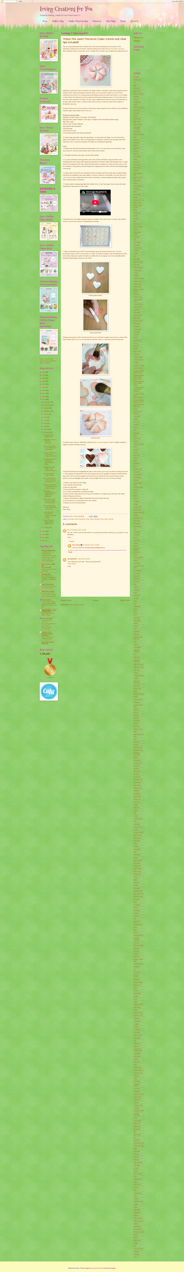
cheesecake (137, 270)
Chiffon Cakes (58, 21)
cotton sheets (71, 563)
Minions (136, 744)
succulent (137, 1088)
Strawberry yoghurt (137, 1085)
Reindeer (136, 979)
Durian (136, 452)
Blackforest (137, 180)
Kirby (135, 601)
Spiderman (137, 1043)
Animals (136, 96)
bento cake (137, 165)
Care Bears (137, 242)
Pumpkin (136, 951)
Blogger (113, 1268)
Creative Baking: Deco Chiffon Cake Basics (139, 377)
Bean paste (137, 156)
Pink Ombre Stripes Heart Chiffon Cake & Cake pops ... (50, 507)
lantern (136, 626)
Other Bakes (111, 21)
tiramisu (136, 1154)
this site (78, 339)
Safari (135, 1002)
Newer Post (66, 600)
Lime (135, 654)
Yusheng (136, 1254)
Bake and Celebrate (137, 128)
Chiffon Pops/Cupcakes (78, 21)
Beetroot (136, 162)
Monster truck (138, 763)
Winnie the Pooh (139, 1232)
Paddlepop (137, 841)
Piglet (135, 880)
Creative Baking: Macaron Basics (139, 401)
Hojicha (136, 546)
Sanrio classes (138, 1013)
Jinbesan (136, 590)
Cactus (136, 229)
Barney (136, 145)
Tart (135, 1132)
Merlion (136, 723)
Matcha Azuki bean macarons (115, 49)
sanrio (136, 1010)
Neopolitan (137, 793)
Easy (135, 461)
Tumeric (136, 1187)
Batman (136, 151)
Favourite (137, 472)
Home (44, 21)
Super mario (137, 1097)
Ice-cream (137, 573)
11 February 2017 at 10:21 (78, 530)
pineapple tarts (138, 891)
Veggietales (137, 1212)
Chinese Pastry (138, 304)
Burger (136, 218)
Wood (135, 1237)
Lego (135, 641)
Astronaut (137, 110)
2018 (43, 396)
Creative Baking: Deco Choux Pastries (139, 389)
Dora (135, 436)
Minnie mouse (138, 747)
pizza (135, 902)
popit (135, 930)
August (46, 414)
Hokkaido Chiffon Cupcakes (137, 550)
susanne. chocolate (137, 1114)
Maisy (136, 691)
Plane (135, 907)
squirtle (136, 1059)
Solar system (138, 1035)
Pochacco (137, 910)
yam (135, 1246)
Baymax (136, 154)
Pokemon (137, 916)
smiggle (136, 1024)
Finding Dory (138, 477)
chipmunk (137, 309)
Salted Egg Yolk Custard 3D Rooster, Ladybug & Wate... (49, 514)
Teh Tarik (136, 1140)
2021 (43, 387)
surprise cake (138, 1105)
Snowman (137, 1032)
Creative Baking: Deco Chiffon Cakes (139, 383)
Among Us (137, 88)
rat (134, 969)
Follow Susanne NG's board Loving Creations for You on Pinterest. (48, 361)
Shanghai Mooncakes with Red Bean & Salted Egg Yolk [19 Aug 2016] (49, 594)
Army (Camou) (138, 107)
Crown (136, 409)
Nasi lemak (137, 785)
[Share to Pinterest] (97, 516)
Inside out (137, 579)
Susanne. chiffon (139, 1111)
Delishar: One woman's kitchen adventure (47, 633)
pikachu (136, 882)
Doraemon (137, 438)
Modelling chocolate (137, 753)
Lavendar (137, 631)
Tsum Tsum (137, 1185)
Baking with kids (139, 134)
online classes (138, 827)
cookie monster (138, 360)
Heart (76, 519)
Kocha (136, 609)
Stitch (135, 1078)
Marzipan (137, 702)
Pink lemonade (138, 896)
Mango (136, 697)
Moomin (136, 768)
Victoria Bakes (46, 600)
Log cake (136, 670)
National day (137, 788)
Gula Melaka (138, 526)
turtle (135, 1190)
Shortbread (137, 1021)
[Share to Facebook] (95, 516)
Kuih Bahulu (137, 620)
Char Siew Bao (138, 262)
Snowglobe (137, 1029)
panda (136, 843)
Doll (135, 430)
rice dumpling (138, 982)
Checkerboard (138, 267)
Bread (135, 197)
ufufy (135, 1196)
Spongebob (137, 1053)
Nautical (136, 791)
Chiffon (136, 275)
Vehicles (136, 1215)
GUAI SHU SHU (47, 618)
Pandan (136, 846)
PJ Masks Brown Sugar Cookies (48, 474)
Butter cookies (138, 227)
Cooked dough (138, 357)
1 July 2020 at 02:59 (83, 559)
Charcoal (136, 264)
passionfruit (137, 849)
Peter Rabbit (137, 868)
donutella (136, 433)
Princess (136, 942)
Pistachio (136, 899)
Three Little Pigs (139, 1146)
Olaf (135, 813)
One (135, 821)
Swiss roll (137, 1123)
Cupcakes (137, 416)
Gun (135, 529)
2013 (43, 540)
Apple (135, 105)
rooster (136, 996)
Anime (136, 99)
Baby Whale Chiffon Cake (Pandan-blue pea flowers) (50, 447)
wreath (136, 1243)
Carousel (136, 245)
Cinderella (137, 326)
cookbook (137, 354)
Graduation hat (138, 518)
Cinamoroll (137, 323)
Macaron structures (137, 682)
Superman (137, 1099)
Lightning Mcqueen (137, 650)
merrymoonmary (97, 1268)
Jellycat (136, 587)
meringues (137, 720)
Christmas (137, 318)
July (45, 417)
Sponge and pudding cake (138, 1049)
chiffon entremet (139, 278)
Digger (136, 419)
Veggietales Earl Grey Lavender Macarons (50, 441)
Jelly (135, 584)
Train (135, 1176)
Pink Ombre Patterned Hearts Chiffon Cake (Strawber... (49, 493)
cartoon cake (138, 248)
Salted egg (137, 1007)
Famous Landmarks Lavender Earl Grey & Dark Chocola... (50, 486)
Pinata (136, 885)
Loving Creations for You (66, 9)
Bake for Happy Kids (49, 550)
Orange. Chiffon (139, 832)
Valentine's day (98, 519)
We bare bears (138, 1229)
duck (135, 447)
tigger (135, 1148)
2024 (43, 378)
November (47, 405)
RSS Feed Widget (146, 68)
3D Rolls (136, 77)
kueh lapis (137, 617)
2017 (43, 399)
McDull (136, 712)
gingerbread (137, 510)
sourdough (137, 1038)
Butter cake (137, 224)
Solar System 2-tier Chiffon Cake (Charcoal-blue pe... (50, 454)
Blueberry (137, 189)
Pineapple (137, 888)
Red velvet (137, 972)
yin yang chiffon (138, 1249)
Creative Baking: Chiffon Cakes (139, 371)
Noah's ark (137, 799)
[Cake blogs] (50, 678)
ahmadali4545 (72, 559)
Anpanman (137, 102)
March (46, 429)
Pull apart (137, 948)
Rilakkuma (137, 985)
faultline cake (138, 469)
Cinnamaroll (137, 329)
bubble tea (137, 213)
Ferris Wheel (138, 474)
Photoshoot (137, 874)
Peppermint (137, 866)
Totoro (136, 1171)
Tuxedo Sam (138, 1193)
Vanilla (136, 1204)
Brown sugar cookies (138, 206)
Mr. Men (136, 774)
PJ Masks (137, 905)
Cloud (135, 337)
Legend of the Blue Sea (138, 638)
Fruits (135, 493)
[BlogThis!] (91, 516)
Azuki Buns (137, 119)
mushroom (137, 777)
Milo (135, 739)
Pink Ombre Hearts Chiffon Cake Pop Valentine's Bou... (49, 479)
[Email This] (89, 516)
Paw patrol (137, 855)
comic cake (137, 351)
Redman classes (136, 975)
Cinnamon (137, 332)
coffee (136, 348)
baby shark (137, 121)
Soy (135, 1040)
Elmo (135, 466)
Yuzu (135, 1257)
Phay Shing (89, 519)
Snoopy (136, 1027)
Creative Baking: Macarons (139, 405)
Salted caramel (138, 1004)
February (47, 432)
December (47, 402)
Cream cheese (138, 368)
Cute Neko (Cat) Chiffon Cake (48, 436)
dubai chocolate (138, 444)
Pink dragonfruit (138, 894)
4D (135, 82)
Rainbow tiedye (138, 964)
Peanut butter (138, 860)
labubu (136, 623)
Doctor (136, 427)
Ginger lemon (138, 507)
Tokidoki (136, 1160)
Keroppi (136, 598)
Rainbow (136, 956)
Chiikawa (136, 294)
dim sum (136, 422)
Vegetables (137, 1210)
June (45, 420)
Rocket (136, 990)
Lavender (137, 634)
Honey (136, 555)
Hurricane (137, 563)
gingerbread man (139, 512)
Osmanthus (137, 838)
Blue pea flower (138, 186)
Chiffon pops (138, 287)
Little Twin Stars (139, 664)
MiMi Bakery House (48, 591)
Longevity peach (139, 675)
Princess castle (138, 945)
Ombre (136, 816)
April (45, 426)
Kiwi (135, 604)
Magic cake (137, 688)
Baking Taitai (46, 574)
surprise (136, 1102)
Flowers (136, 480)
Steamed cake (138, 1073)
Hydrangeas (137, 570)
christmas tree (138, 321)
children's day (138, 297)
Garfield (136, 501)
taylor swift (137, 1135)
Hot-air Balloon (138, 557)
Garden (136, 498)
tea (135, 1137)
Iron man (136, 581)
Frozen (136, 490)
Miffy (135, 732)
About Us (134, 21)
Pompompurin (138, 924)
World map (137, 1240)
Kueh (135, 615)
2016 (43, 531)
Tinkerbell (137, 1151)
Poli (135, 919)
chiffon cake (137, 284)
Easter (136, 458)
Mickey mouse (138, 729)
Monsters (137, 766)
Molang (136, 757)
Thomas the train (139, 1143)
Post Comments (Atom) (76, 604)
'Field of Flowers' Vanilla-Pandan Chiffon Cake (48, 521)
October (46, 408)
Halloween (137, 532)
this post (76, 108)
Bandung (136, 142)
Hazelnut (136, 535)
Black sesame (138, 178)
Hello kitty (137, 540)
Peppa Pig (137, 863)
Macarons (97, 21)
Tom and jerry (138, 1162)
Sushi (135, 1118)
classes (136, 334)
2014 (43, 537)
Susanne (136, 1108)
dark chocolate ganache (101, 442)
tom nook (137, 1165)
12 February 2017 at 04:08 (91, 545)
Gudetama (137, 523)
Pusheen (136, 954)
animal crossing (139, 94)
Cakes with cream (137, 233)
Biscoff (136, 170)
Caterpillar (137, 259)
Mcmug (136, 715)
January (46, 527)
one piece (137, 824)
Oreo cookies (138, 835)
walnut (136, 1224)
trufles (136, 1182)
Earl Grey (137, 455)
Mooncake (137, 771)
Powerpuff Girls (138, 935)
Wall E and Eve (138, 1221)
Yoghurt (136, 1251)
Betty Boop (137, 168)
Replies (72, 541)
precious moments (137, 939)
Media (123, 21)
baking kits (137, 131)
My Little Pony (138, 779)
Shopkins (137, 1018)
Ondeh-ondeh (138, 818)
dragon (136, 441)
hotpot (136, 560)
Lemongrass (138, 647)
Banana (136, 140)
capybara (137, 237)
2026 (43, 372)
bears (135, 159)
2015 (43, 534)
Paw (135, 852)
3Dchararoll (137, 80)
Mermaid (136, 726)
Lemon (136, 644)
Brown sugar (138, 203)
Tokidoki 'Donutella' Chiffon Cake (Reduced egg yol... (50, 468)
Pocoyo (136, 913)
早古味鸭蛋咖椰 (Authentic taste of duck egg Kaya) (49, 569)
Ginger (136, 504)
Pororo (136, 932)
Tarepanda (137, 1129)
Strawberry (137, 1081)
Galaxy (136, 496)
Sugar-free (137, 1091)
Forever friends (138, 487)
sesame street (138, 1015)
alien (135, 85)
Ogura (136, 810)
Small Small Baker (48, 584)
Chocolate (71, 519)
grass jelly (137, 521)
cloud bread (137, 340)
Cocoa (136, 343)
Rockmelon (137, 993)
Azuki (135, 116)
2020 (43, 390)
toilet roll (136, 1157)
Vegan (136, 1207)
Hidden (136, 543)
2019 (43, 393)
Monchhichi (137, 760)
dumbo (136, 449)
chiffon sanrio (138, 281)
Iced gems (137, 576)
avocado (136, 113)
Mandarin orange (139, 694)
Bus (135, 221)
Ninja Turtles (137, 796)
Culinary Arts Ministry (138, 412)
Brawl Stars (137, 194)
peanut (136, 857)
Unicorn (136, 1198)
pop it (135, 927)
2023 (43, 381)
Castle (136, 253)
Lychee (136, 678)
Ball (135, 137)
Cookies (136, 362)
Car (135, 239)
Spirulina (136, 1046)
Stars (135, 1064)
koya (135, 612)
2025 (43, 375)
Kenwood (137, 595)
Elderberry (137, 463)
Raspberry (137, 966)
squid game (137, 1056)
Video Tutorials (108, 519)
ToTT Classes (138, 1173)
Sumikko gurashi (139, 1094)
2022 (43, 384)
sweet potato (138, 1121)
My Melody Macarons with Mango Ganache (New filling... (50, 461)
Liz (68, 530)
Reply (69, 537)
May (45, 423)
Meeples (136, 718)
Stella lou (136, 1076)
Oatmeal (136, 807)
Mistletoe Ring (138, 750)
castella (136, 250)
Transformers (138, 1179)
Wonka (136, 1235)
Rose (135, 999)
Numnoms (137, 802)
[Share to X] (93, 516)
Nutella (136, 805)
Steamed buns (138, 1070)
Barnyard (136, 148)
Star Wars (137, 1062)
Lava (135, 629)
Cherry (136, 273)
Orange (136, 830)
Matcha (136, 709)
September (47, 411)
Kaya (135, 592)
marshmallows (138, 699)
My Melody (137, 782)
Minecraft (137, 742)
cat (135, 256)
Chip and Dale (138, 307)
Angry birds (137, 91)
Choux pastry (138, 315)
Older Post (125, 600)
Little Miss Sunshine (137, 661)
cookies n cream (139, 365)
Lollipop (136, 673)
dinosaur (136, 424)
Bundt (135, 215)
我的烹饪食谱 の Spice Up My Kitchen (49, 611)
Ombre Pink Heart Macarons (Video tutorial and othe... (49, 501)
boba (135, 191)
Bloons (136, 183)
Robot (135, 988)
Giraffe (136, 515)
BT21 (135, 210)
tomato (136, 1168)
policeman (137, 921)
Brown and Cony (139, 200)
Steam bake (137, 1067)
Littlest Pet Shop (139, 667)
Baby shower (138, 124)
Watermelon (137, 1226)
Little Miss (137, 657)
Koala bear (137, 606)
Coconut (136, 346)
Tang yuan (137, 1126)
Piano (135, 877)
